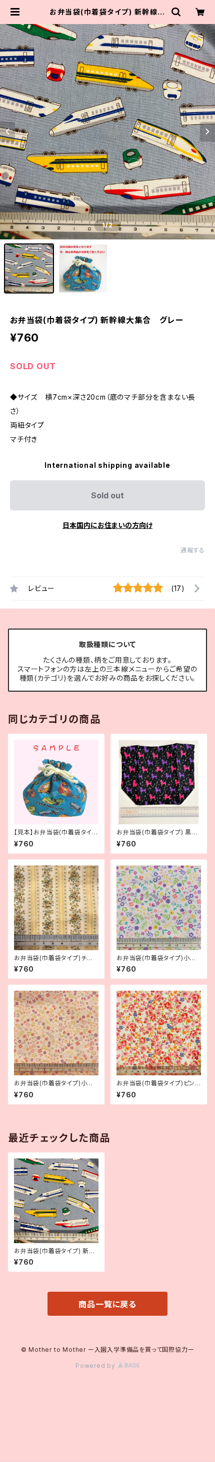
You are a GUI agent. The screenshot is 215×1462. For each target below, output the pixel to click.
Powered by (97, 1365)
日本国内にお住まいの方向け (107, 525)
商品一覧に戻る (107, 1304)
